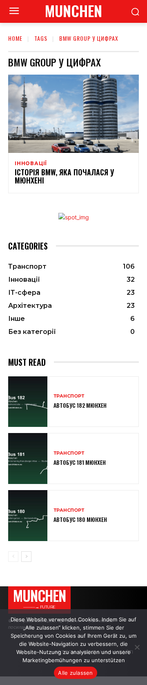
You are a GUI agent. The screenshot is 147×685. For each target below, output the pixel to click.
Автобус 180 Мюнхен (80, 519)
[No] (137, 647)
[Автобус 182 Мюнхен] (27, 401)
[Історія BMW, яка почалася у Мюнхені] (73, 114)
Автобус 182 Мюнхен (80, 405)
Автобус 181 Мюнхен (79, 462)
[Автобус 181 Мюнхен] (27, 458)
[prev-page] (13, 556)
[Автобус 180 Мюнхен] (27, 515)
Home (15, 38)
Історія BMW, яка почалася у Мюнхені (64, 176)
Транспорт (68, 396)
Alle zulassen (75, 673)
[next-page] (26, 556)
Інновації (31, 163)
